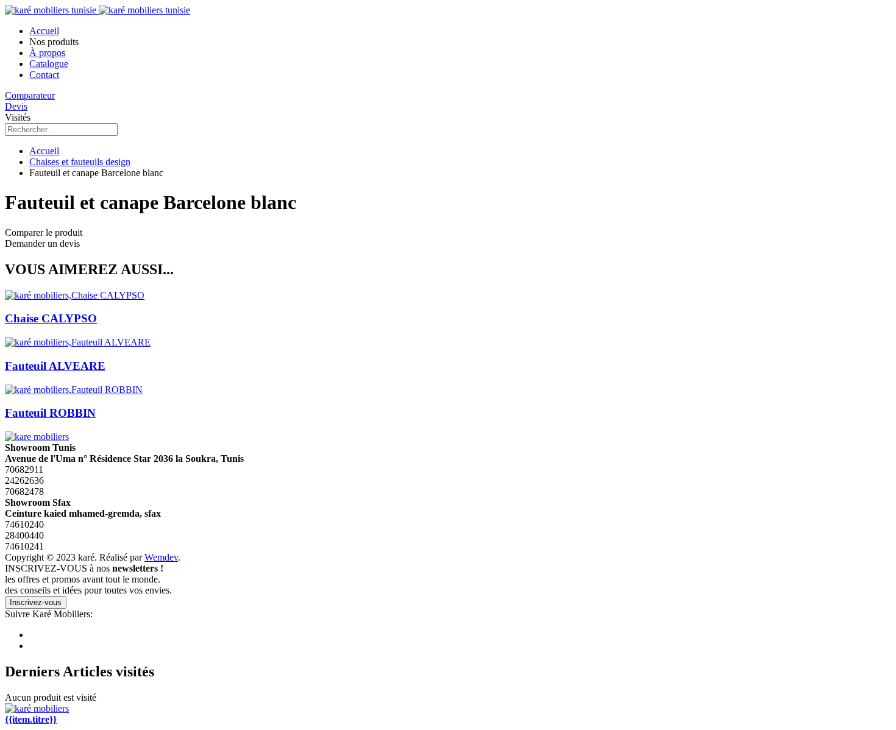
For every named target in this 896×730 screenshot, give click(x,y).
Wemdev (161, 557)
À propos (47, 53)
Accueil (44, 31)
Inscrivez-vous (36, 602)
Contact (44, 74)
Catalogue (48, 63)
